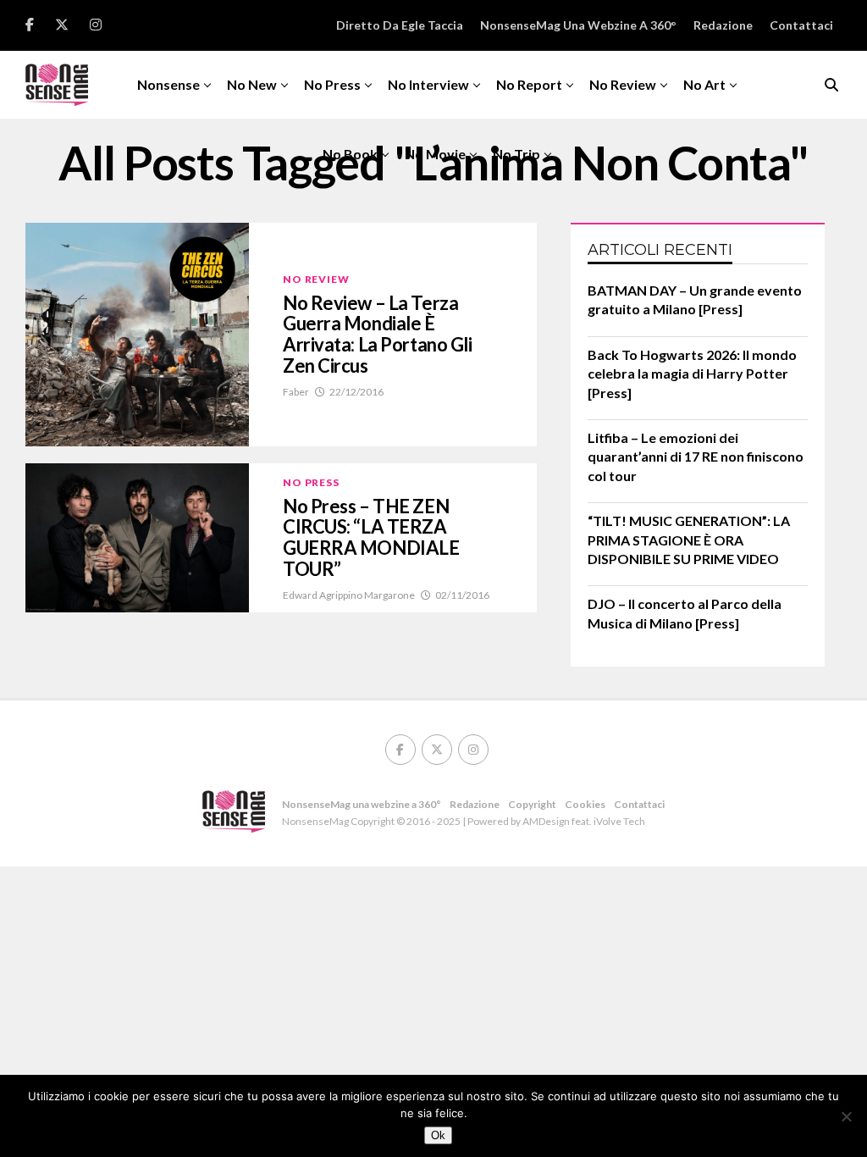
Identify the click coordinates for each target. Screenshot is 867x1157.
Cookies (585, 804)
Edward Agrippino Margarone (349, 595)
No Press (332, 84)
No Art (704, 84)
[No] (845, 1116)
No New (252, 84)
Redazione (723, 25)
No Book (350, 154)
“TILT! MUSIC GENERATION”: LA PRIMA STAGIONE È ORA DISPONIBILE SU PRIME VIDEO (689, 539)
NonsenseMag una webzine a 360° (578, 25)
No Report (529, 84)
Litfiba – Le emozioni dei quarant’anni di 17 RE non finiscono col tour (695, 456)
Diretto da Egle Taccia (399, 25)
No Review (622, 84)
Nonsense (168, 84)
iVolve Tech (619, 821)
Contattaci (801, 25)
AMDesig (543, 821)
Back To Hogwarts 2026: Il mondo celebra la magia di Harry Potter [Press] (692, 373)
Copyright (532, 804)
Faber (296, 391)
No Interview (428, 84)
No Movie (435, 154)
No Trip (516, 154)
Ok (438, 1135)
